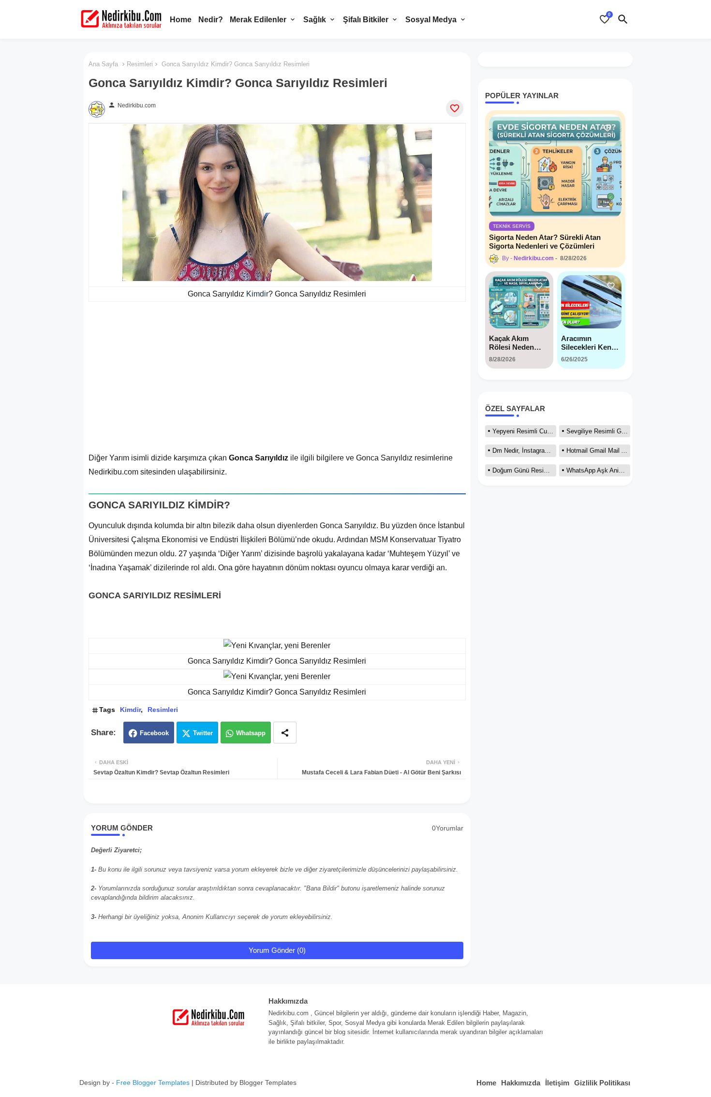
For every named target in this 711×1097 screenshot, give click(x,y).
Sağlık (314, 19)
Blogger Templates (267, 1082)
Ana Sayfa (103, 64)
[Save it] (454, 108)
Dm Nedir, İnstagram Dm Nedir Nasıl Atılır (524, 450)
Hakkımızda (520, 1083)
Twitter (203, 733)
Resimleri (140, 64)
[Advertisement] (277, 383)
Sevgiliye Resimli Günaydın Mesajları (598, 431)
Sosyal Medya (431, 19)
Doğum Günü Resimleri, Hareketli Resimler (524, 470)
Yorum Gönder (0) (277, 950)
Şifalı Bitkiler (365, 19)
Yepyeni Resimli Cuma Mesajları (524, 431)
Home (181, 19)
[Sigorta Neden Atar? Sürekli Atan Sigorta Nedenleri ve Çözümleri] (555, 166)
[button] (623, 19)
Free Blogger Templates (153, 1082)
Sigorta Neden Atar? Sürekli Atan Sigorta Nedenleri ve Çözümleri (545, 241)
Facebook (154, 733)
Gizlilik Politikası (602, 1083)
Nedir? (210, 19)
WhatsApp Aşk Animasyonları (598, 470)
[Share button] (284, 732)
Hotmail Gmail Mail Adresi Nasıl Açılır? (598, 450)
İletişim (557, 1083)
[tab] (180, 19)
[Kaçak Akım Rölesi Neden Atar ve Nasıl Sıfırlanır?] (519, 301)
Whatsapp (251, 733)
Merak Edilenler (258, 19)
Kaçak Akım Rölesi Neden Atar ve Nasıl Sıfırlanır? (511, 343)
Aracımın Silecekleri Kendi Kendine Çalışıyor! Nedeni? (589, 343)
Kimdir (257, 294)
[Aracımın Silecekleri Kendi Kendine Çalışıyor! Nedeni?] (591, 301)
